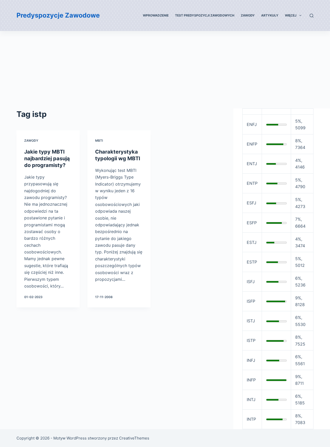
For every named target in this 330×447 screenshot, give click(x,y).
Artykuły (269, 15)
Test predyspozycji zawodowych (204, 15)
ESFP (252, 222)
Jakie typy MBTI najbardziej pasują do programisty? (47, 158)
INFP (251, 379)
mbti (99, 140)
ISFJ (251, 281)
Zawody (248, 15)
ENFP (252, 144)
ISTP (251, 340)
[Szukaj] (312, 16)
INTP (251, 419)
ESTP (252, 262)
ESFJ (251, 202)
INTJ (251, 399)
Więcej (290, 15)
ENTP (252, 183)
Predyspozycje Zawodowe (58, 15)
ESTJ (252, 242)
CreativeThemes (134, 438)
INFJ (251, 360)
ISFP (251, 301)
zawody (31, 140)
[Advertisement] (165, 70)
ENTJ (252, 163)
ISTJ (251, 320)
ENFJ (252, 124)
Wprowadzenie (156, 15)
